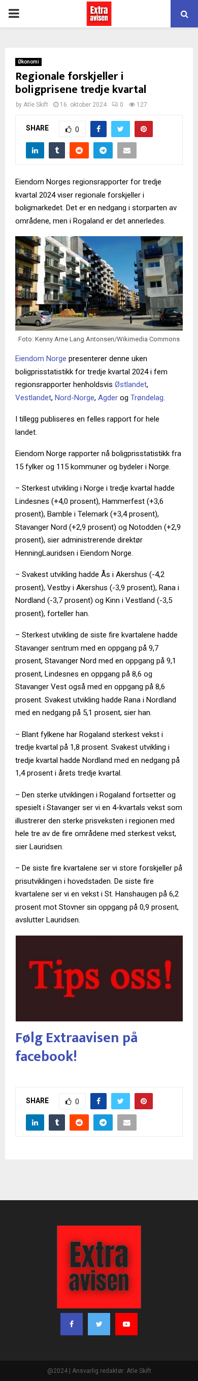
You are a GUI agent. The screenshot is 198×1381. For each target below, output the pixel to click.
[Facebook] (71, 1324)
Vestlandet (33, 397)
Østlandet (131, 384)
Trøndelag (146, 397)
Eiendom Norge (41, 358)
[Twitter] (99, 1324)
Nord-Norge (74, 397)
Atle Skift (35, 104)
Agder (108, 397)
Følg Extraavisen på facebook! (76, 1047)
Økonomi (28, 62)
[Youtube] (126, 1324)
